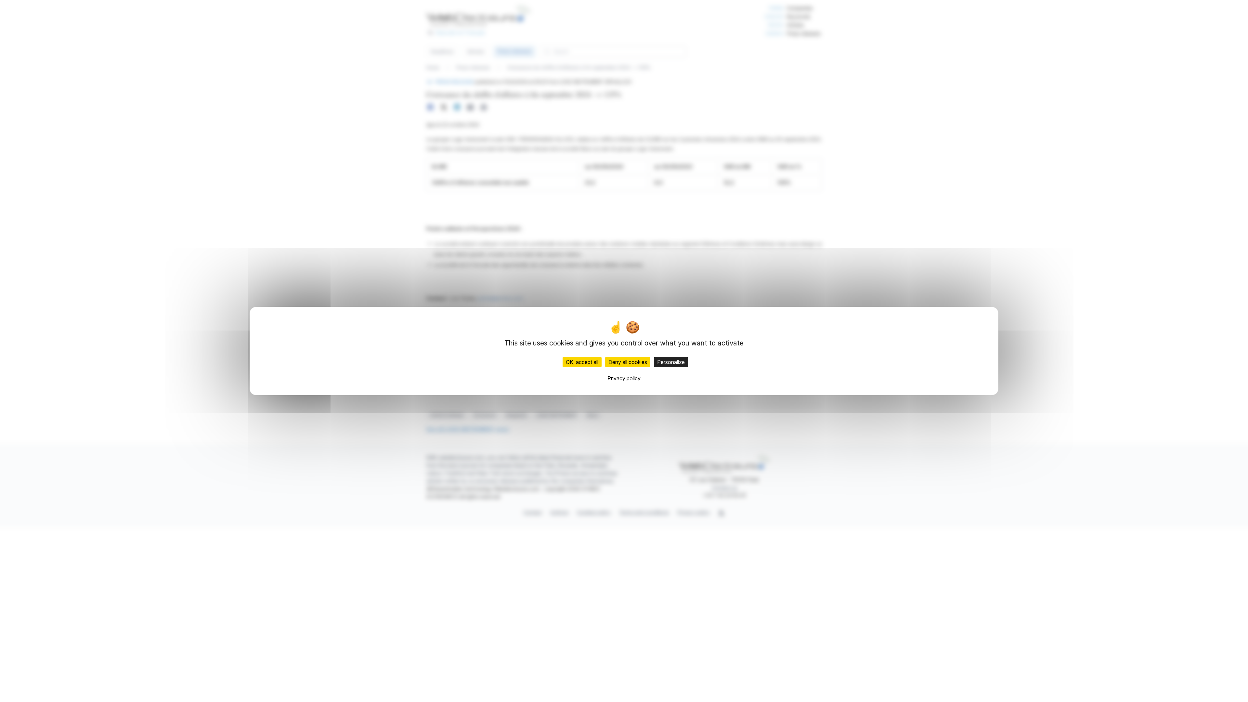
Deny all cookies (627, 362)
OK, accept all (582, 362)
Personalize (671, 362)
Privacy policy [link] (624, 378)
